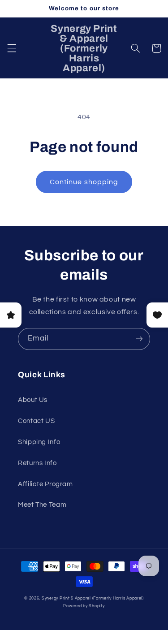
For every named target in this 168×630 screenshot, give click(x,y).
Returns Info (37, 463)
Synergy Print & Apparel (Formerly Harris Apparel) (93, 598)
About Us (32, 400)
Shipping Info (39, 442)
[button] (11, 48)
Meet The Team (42, 504)
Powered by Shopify (83, 606)
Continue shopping (84, 182)
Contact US (36, 421)
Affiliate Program (45, 484)
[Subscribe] (139, 339)
